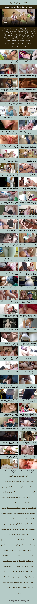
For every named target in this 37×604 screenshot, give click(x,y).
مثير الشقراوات (9, 43)
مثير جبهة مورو (24, 46)
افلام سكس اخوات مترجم (18, 3)
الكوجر (9, 40)
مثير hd (17, 43)
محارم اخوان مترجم (13, 46)
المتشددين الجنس (26, 43)
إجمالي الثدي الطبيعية (18, 40)
